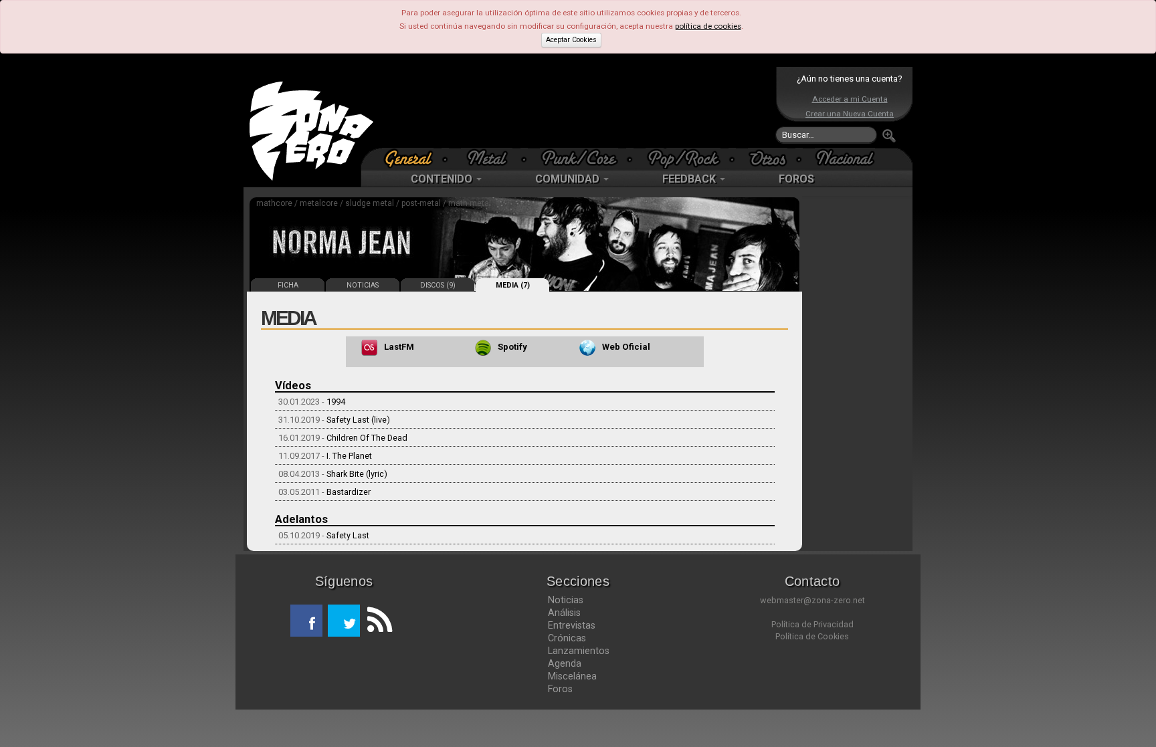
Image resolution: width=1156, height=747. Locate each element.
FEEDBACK (690, 179)
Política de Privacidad (812, 624)
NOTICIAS (363, 285)
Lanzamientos (578, 650)
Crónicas (567, 638)
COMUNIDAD (568, 179)
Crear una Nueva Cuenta (849, 113)
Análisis (564, 612)
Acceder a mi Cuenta (850, 99)
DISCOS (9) (438, 285)
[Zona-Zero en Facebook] (306, 621)
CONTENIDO (443, 179)
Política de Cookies (812, 636)
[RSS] (376, 621)
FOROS (796, 179)
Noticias (565, 600)
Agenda (564, 663)
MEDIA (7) (513, 285)
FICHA (288, 285)
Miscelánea (572, 676)
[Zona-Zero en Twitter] (344, 621)
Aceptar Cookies (571, 39)
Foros (560, 688)
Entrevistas (571, 625)
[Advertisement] (575, 107)
